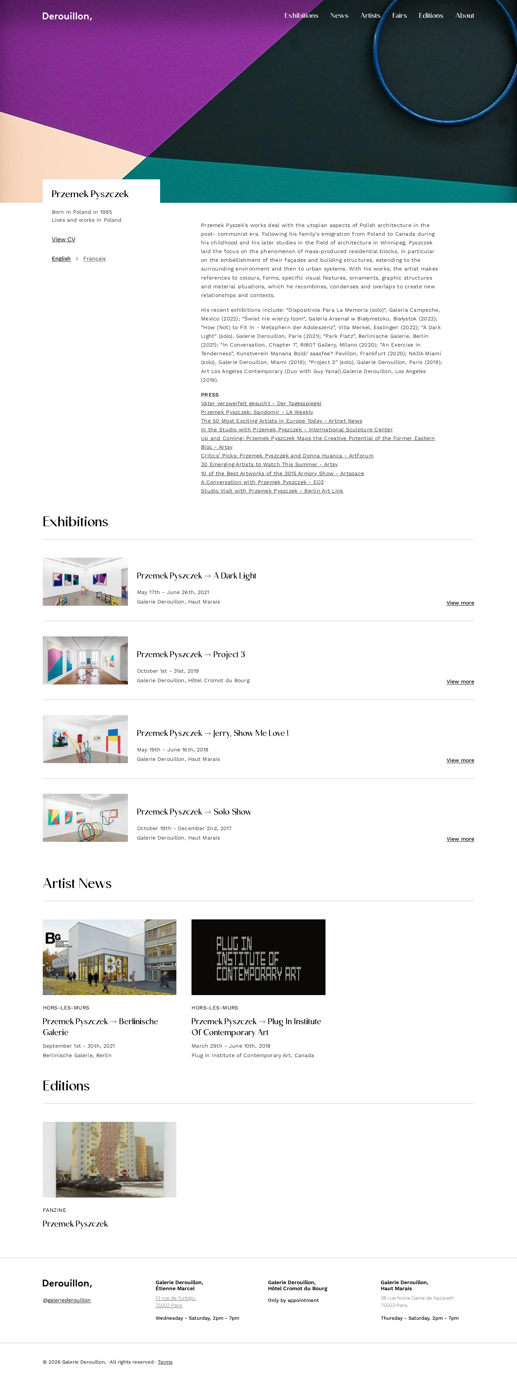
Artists (370, 16)
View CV (63, 239)
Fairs (399, 16)
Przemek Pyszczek (75, 1224)
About (464, 16)
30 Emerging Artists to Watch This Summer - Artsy (269, 464)
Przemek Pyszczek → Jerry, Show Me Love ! (213, 734)
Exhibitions (301, 16)
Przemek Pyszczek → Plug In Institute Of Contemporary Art (256, 1028)
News (339, 16)
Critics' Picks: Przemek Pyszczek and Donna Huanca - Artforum (287, 456)
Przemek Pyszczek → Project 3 (191, 655)
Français (94, 258)
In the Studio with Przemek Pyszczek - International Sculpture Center (297, 429)
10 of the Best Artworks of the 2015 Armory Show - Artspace (282, 473)
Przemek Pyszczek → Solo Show (194, 812)
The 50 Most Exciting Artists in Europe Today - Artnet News (281, 421)
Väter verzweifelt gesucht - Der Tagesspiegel (261, 403)
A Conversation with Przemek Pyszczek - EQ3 (262, 482)
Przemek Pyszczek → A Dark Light (197, 576)
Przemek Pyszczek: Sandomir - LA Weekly (257, 412)
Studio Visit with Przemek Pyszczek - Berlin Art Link (272, 491)
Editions (431, 16)
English (61, 258)
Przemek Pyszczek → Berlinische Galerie (100, 1028)
